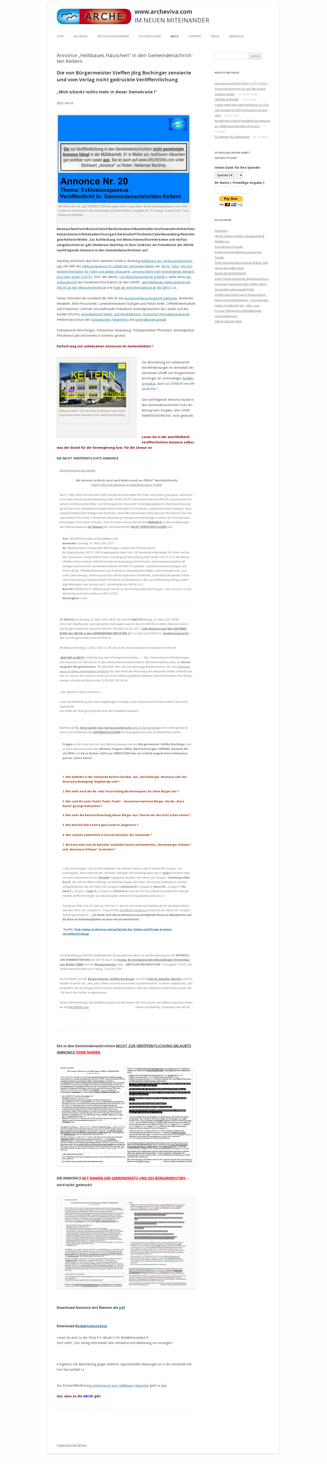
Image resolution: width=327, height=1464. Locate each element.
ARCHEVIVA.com (79, 1007)
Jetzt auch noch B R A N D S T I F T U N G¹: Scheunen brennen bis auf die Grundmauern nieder (241, 88)
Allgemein (221, 231)
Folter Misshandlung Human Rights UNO (241, 263)
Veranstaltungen (226, 316)
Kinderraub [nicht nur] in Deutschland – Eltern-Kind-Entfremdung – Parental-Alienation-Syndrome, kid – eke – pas (242, 300)
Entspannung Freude (229, 247)
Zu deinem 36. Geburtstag (232, 137)
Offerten (194, 36)
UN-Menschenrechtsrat (136, 277)
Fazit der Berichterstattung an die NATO (142, 287)
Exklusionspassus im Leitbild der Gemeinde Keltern (118, 266)
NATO (175, 36)
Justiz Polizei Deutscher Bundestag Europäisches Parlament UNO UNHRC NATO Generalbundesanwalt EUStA (242, 284)
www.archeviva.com (163, 11)
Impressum (236, 36)
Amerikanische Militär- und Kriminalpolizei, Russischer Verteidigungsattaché (135, 314)
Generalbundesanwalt (150, 319)
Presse (215, 36)
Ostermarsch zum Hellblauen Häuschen (120, 1385)
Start (61, 36)
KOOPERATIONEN (150, 36)
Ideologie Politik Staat (229, 268)
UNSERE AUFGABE (226, 99)
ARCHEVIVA (80, 36)
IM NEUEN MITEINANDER (230, 273)
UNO (175, 266)
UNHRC (160, 277)
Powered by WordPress (72, 1445)
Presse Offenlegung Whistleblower (238, 311)
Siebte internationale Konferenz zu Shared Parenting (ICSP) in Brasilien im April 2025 (242, 110)
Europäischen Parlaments (109, 319)
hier (164, 1385)
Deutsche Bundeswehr (113, 36)
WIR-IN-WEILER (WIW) (228, 321)
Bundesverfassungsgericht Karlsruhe (151, 298)
